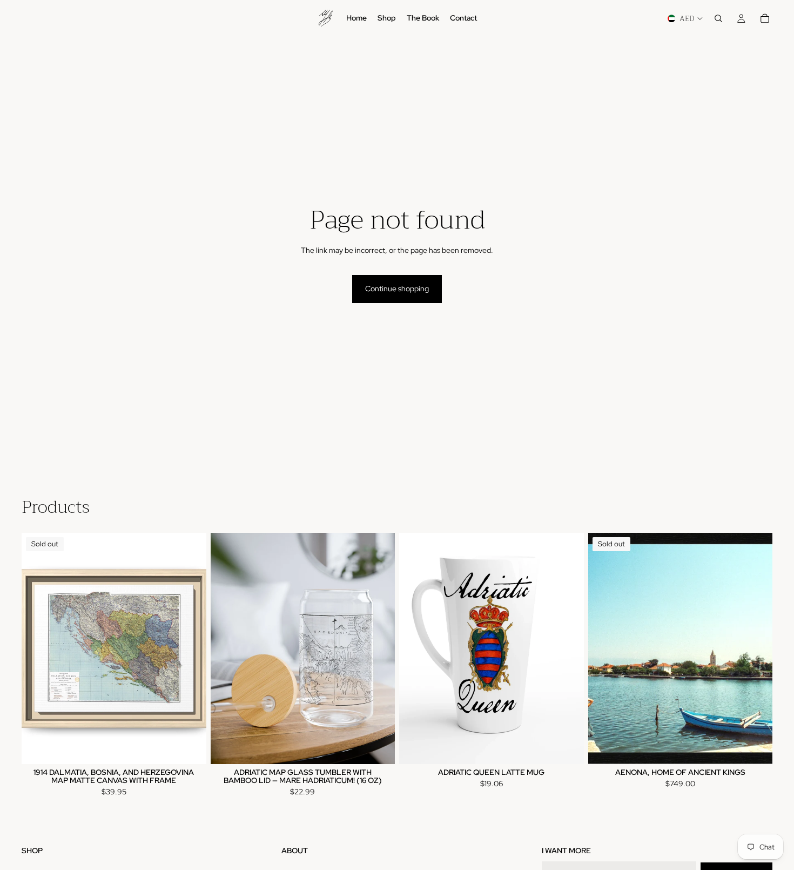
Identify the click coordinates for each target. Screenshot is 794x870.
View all (759, 510)
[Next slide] (190, 648)
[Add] (378, 747)
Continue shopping (397, 288)
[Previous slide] (38, 648)
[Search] (718, 18)
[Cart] (765, 18)
